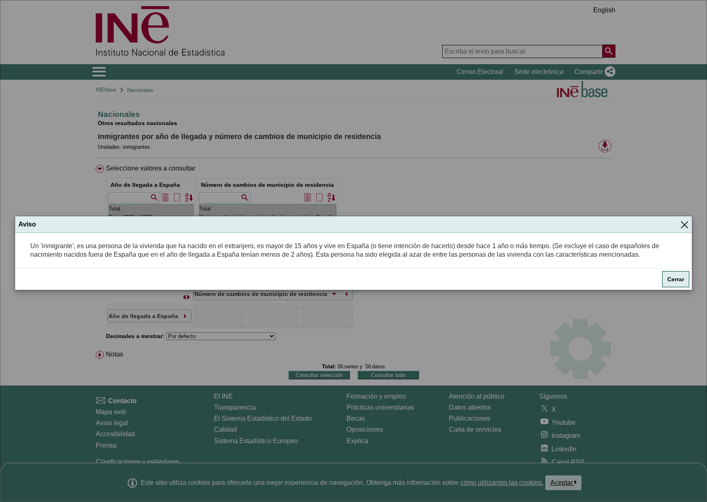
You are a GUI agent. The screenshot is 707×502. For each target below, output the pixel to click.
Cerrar (675, 279)
